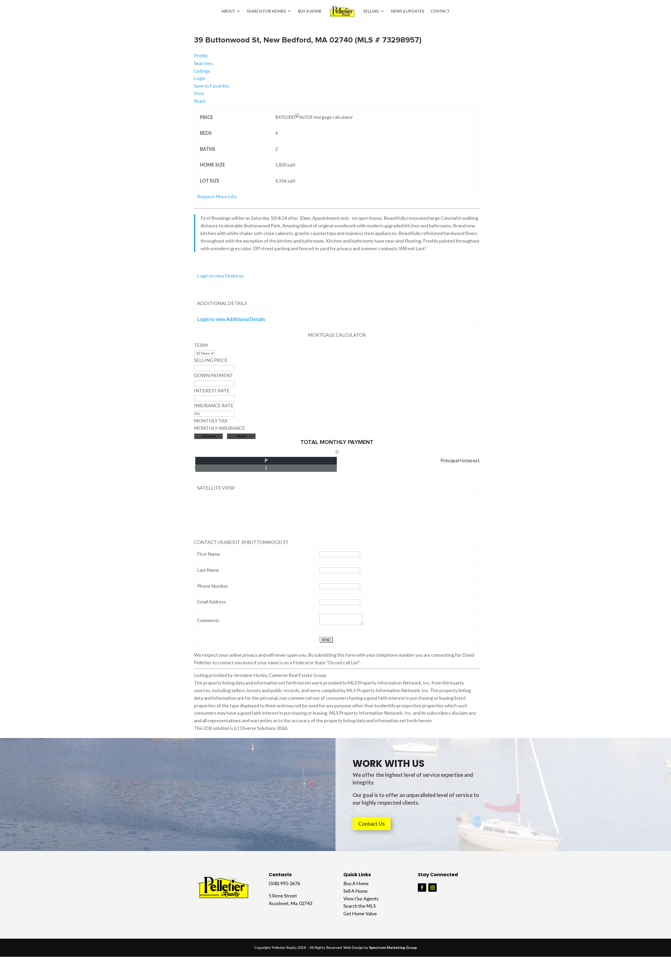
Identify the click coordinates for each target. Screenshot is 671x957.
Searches (203, 63)
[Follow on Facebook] (422, 887)
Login (199, 78)
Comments (208, 620)
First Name (208, 554)
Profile (201, 55)
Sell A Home (355, 891)
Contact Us (371, 823)
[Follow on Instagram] (432, 887)
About (228, 11)
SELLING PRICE (211, 360)
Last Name (208, 570)
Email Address (211, 602)
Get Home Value (360, 913)
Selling (371, 11)
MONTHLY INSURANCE (219, 428)
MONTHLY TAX (211, 421)
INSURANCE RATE (214, 405)
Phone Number (212, 586)
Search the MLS (359, 906)
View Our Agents (360, 898)
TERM (201, 345)
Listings (202, 71)
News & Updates (407, 11)
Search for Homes (266, 11)
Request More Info (216, 196)
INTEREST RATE (212, 390)
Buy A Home (310, 11)
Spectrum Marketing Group (393, 947)
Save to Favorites (211, 86)
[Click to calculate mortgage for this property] (324, 117)
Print (199, 93)
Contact (440, 11)
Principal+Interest (460, 460)
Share (200, 101)
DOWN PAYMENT (213, 375)
